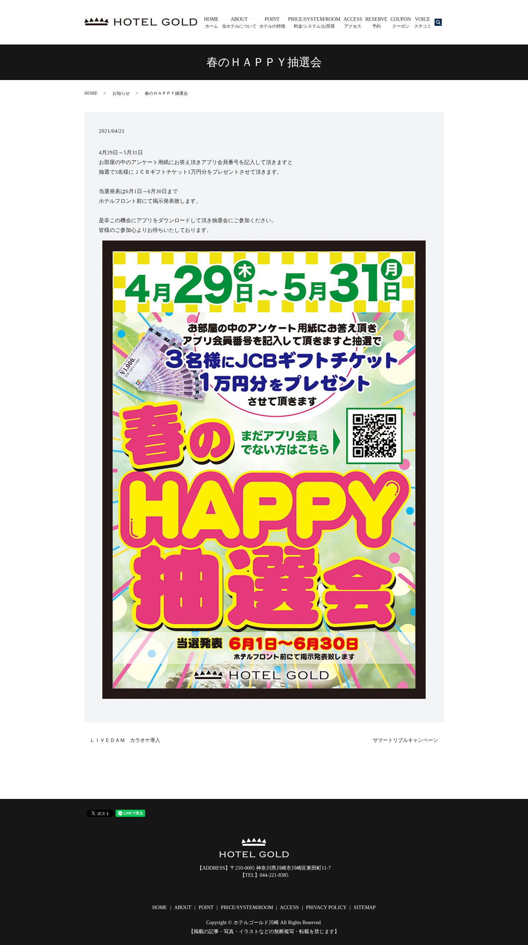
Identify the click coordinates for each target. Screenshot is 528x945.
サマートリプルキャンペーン (405, 740)
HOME (211, 23)
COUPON (400, 23)
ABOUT (239, 23)
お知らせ (121, 93)
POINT (272, 23)
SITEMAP (365, 907)
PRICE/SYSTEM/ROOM (314, 23)
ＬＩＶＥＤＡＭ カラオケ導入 (125, 740)
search (443, 24)
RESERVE (376, 23)
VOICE (422, 23)
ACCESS (352, 23)
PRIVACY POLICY (326, 907)
